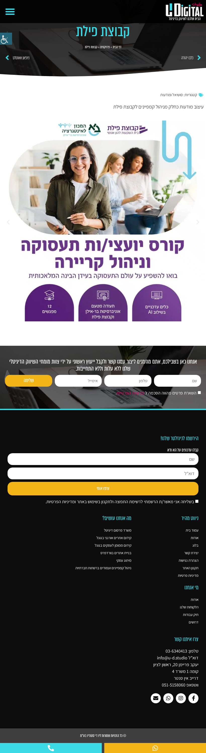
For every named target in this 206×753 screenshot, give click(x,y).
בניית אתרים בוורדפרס (115, 552)
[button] (10, 11)
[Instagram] (181, 698)
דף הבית (117, 47)
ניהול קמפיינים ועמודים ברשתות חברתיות (103, 567)
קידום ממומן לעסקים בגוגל (113, 545)
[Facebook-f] (193, 698)
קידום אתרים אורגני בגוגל (113, 537)
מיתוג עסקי (123, 560)
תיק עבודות (190, 614)
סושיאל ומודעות (171, 94)
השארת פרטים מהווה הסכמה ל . (156, 393)
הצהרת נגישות (188, 560)
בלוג (195, 545)
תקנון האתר (190, 567)
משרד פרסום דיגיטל (117, 530)
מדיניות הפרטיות (130, 393)
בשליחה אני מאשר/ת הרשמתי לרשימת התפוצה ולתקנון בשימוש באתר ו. (119, 501)
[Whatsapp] (168, 698)
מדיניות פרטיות (188, 575)
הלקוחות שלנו (189, 607)
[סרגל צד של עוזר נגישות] (6, 39)
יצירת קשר (191, 552)
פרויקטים (105, 47)
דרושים (193, 622)
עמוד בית (192, 530)
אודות (194, 537)
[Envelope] (156, 698)
